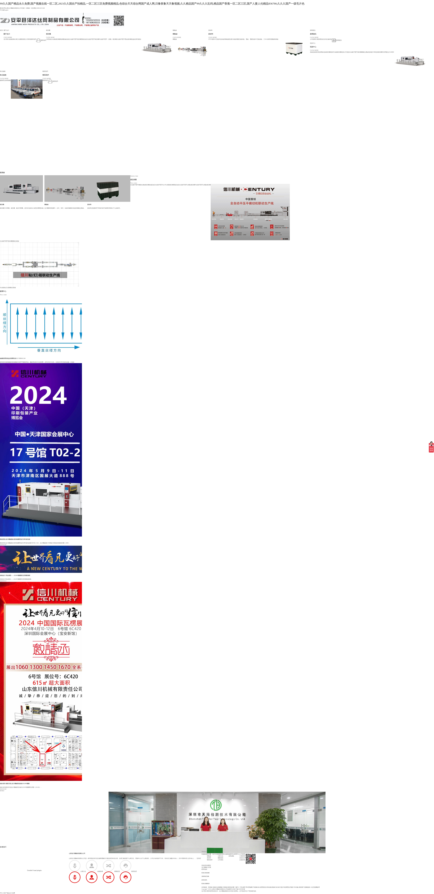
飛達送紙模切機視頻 (327, 52)
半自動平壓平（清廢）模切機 (108, 39)
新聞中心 (3, 291)
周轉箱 (226, 39)
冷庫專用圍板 (270, 39)
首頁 (1, 30)
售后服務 (2, 71)
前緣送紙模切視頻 (315, 52)
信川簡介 (6, 39)
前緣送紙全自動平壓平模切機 (72, 39)
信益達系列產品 (136, 39)
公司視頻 (346, 52)
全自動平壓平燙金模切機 (124, 39)
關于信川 (6, 30)
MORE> (2, 791)
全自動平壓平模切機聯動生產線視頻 (360, 52)
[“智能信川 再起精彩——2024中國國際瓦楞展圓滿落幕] (61, 559)
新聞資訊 (312, 30)
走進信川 (3, 847)
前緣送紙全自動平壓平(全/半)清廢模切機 (161, 185)
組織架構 (11, 39)
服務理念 (2, 80)
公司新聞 (312, 39)
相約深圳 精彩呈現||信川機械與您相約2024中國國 (14, 783)
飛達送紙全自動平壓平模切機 (90, 39)
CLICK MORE (8, 37)
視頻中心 (312, 43)
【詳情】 (199, 858)
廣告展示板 (231, 39)
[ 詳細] (72, 362)
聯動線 (175, 30)
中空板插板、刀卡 (260, 39)
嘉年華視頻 (374, 52)
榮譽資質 (22, 39)
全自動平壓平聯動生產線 (137, 185)
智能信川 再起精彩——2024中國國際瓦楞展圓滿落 (15, 575)
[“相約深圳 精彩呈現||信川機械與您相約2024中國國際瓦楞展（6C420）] (51, 681)
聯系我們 (33, 39)
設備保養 (329, 39)
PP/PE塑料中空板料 (214, 39)
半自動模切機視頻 (338, 52)
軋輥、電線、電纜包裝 (248, 39)
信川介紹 (215, 854)
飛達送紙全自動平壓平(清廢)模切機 (184, 185)
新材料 (210, 30)
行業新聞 (318, 39)
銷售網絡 (8, 80)
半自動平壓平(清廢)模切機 (203, 185)
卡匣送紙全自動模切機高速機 (55, 39)
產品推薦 (133, 179)
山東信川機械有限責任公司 (77, 853)
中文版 (2, 10)
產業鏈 (2, 172)
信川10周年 (390, 52)
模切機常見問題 (382, 52)
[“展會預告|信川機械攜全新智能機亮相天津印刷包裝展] (61, 449)
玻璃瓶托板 (238, 39)
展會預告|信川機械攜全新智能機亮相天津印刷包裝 (15, 539)
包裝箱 (222, 39)
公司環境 (28, 39)
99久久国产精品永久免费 (7, 893)
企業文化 (17, 39)
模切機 (48, 30)
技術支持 (323, 39)
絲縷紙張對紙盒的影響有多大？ (9, 358)
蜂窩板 (276, 39)
